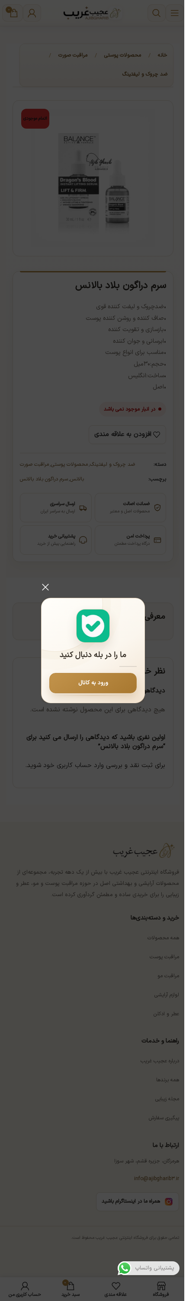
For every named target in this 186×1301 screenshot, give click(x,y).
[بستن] (45, 587)
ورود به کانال (93, 683)
